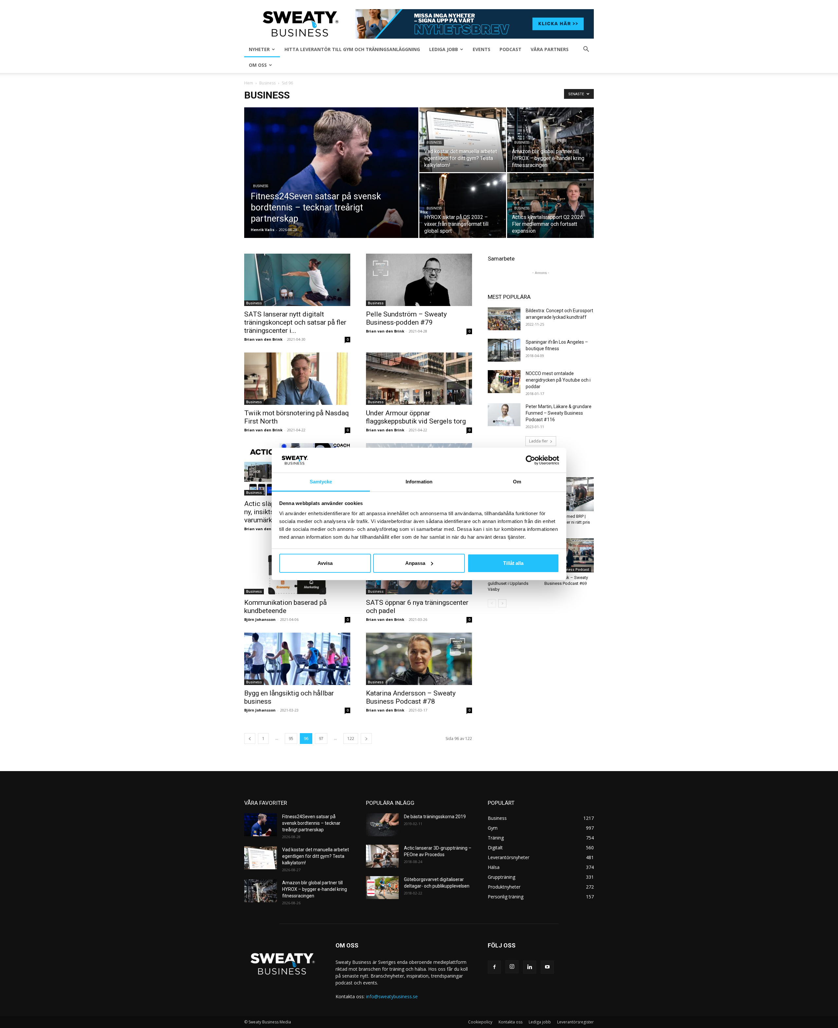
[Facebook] (494, 967)
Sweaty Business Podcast (567, 569)
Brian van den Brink (263, 339)
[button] (586, 50)
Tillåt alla (513, 563)
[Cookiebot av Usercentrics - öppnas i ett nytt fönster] (530, 460)
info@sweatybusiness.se (392, 996)
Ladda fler (538, 441)
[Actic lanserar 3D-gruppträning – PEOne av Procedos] (382, 856)
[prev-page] (249, 738)
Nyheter (259, 49)
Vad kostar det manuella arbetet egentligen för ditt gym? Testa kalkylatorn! (315, 856)
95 (291, 738)
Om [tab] (517, 481)
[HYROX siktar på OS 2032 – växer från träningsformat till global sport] (462, 205)
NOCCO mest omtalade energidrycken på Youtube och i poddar (558, 380)
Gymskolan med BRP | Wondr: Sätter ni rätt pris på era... (567, 522)
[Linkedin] (529, 967)
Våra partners (550, 49)
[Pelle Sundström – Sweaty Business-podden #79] (419, 280)
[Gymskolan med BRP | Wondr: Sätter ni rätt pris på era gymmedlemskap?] (569, 494)
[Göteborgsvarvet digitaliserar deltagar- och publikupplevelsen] (382, 887)
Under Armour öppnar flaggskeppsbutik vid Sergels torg (416, 417)
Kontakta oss (510, 1022)
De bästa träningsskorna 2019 (435, 816)
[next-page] (366, 738)
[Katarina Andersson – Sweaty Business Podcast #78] (419, 659)
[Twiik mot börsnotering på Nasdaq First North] (297, 378)
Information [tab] (419, 481)
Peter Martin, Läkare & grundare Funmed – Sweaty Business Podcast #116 (559, 413)
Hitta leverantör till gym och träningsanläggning (352, 49)
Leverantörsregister (575, 1022)
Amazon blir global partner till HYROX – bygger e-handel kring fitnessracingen (314, 889)
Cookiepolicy (480, 1022)
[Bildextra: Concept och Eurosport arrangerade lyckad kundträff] (504, 318)
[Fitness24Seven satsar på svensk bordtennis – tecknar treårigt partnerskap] (331, 183)
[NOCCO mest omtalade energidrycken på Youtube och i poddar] (504, 381)
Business (267, 83)
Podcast (510, 49)
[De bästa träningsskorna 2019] (382, 824)
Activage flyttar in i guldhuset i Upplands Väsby (508, 583)
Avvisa (325, 563)
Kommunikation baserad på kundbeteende (285, 607)
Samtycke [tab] (321, 481)
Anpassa (415, 563)
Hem (248, 83)
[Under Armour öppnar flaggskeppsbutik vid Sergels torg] (419, 378)
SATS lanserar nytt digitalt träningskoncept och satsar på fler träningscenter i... (295, 322)
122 (350, 738)
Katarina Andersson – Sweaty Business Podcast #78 (411, 697)
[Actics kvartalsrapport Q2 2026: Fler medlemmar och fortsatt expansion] (550, 205)
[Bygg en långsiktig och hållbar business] (297, 659)
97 (321, 738)
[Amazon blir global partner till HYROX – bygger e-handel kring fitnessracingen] (550, 139)
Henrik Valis (262, 229)
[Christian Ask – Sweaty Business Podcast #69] (569, 555)
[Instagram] (512, 966)
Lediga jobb (443, 49)
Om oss (258, 65)
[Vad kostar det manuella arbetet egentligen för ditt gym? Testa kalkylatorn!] (462, 139)
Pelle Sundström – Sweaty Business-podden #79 (406, 318)
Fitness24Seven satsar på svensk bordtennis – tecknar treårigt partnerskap (311, 823)
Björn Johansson (260, 619)
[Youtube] (547, 967)
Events (481, 49)
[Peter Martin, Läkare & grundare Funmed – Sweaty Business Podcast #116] (504, 414)
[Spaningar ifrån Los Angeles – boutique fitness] (504, 350)
